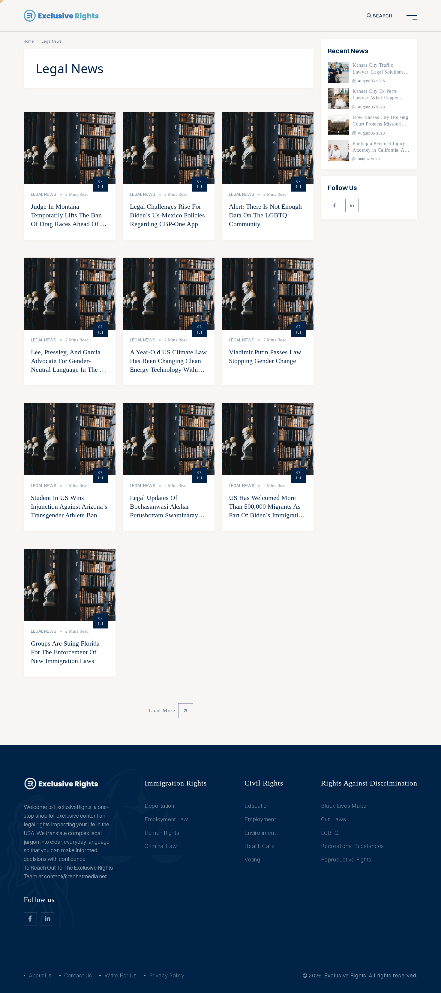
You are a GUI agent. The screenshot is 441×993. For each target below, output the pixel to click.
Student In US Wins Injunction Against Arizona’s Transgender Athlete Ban (69, 506)
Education (256, 805)
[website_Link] (334, 205)
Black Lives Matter (344, 805)
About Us (40, 975)
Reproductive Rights (346, 859)
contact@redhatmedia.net (75, 876)
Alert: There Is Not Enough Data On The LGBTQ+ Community (265, 215)
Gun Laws (333, 819)
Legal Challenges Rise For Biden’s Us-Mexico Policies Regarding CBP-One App (167, 215)
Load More (162, 710)
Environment (260, 832)
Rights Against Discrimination (369, 783)
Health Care (259, 846)
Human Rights (162, 832)
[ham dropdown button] (411, 16)
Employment (260, 819)
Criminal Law (161, 846)
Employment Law (166, 819)
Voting (252, 859)
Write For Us (120, 975)
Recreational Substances (352, 846)
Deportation (159, 805)
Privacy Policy (166, 975)
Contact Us (78, 975)
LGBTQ (330, 832)
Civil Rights (263, 783)
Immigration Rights (176, 783)
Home (29, 41)
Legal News (43, 194)
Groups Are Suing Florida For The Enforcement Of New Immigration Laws (65, 652)
